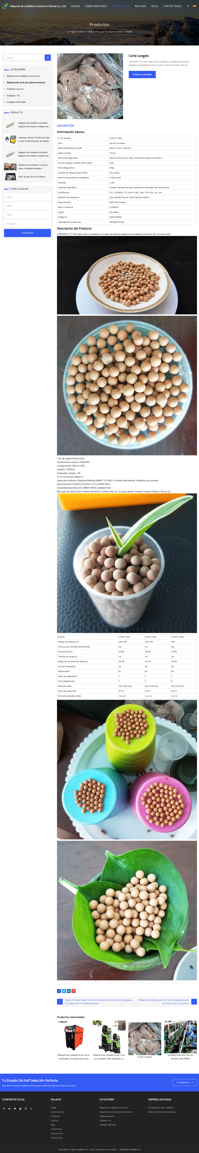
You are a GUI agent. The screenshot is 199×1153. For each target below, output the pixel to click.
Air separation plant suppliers (161, 1107)
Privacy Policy (57, 1137)
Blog (154, 6)
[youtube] (20, 1109)
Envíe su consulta (142, 74)
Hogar (75, 6)
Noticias (140, 6)
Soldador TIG (13, 95)
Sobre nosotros (96, 6)
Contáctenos (172, 6)
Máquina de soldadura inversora (23, 76)
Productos (119, 6)
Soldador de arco (15, 88)
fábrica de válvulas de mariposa (162, 1112)
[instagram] (26, 1109)
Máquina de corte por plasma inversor (105, 31)
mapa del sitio (57, 1133)
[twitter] (15, 1109)
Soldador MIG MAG (16, 102)
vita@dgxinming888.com (130, 1149)
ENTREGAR (27, 232)
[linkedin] (9, 1109)
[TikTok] (31, 1109)
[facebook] (4, 1109)
